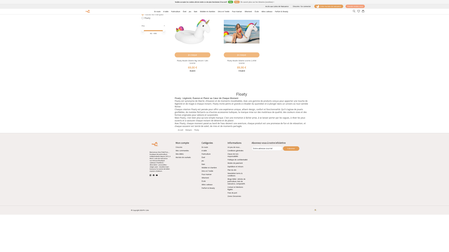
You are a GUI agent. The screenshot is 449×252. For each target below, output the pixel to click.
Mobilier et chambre (209, 167)
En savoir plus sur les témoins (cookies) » (257, 2)
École (204, 181)
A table (204, 150)
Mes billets (180, 154)
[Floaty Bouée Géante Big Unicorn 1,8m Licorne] (192, 31)
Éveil (203, 157)
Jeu (203, 161)
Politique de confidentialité (238, 160)
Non (237, 2)
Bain (203, 164)
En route (205, 147)
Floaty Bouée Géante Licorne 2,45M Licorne (241, 61)
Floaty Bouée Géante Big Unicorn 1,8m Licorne (192, 61)
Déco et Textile (207, 171)
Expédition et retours (235, 166)
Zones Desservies (234, 196)
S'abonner (291, 148)
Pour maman (207, 174)
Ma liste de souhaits (183, 157)
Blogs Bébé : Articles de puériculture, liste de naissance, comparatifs (236, 181)
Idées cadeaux (207, 184)
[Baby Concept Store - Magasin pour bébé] (87, 11)
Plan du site (232, 170)
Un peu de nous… (234, 147)
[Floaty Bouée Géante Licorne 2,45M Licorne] (241, 31)
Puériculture (206, 154)
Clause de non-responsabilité (233, 155)
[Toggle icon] (354, 11)
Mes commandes (182, 150)
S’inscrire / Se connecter (302, 6)
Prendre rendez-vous (355, 6)
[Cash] (315, 210)
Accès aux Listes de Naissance (277, 6)
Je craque (192, 54)
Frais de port (232, 193)
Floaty (147, 18)
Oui (230, 2)
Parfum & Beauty (208, 188)
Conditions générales (235, 150)
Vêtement (205, 178)
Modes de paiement (235, 163)
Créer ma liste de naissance (330, 6)
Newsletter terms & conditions (235, 174)
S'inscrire (179, 147)
